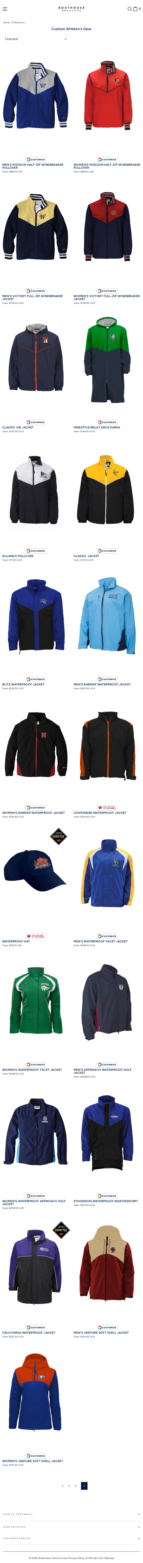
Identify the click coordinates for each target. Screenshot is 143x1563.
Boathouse (44, 1558)
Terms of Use (59, 1558)
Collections (18, 22)
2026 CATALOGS (14, 1527)
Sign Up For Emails (18, 1514)
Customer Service (17, 1538)
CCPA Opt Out (94, 1558)
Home (6, 22)
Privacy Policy (76, 1558)
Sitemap (109, 1558)
